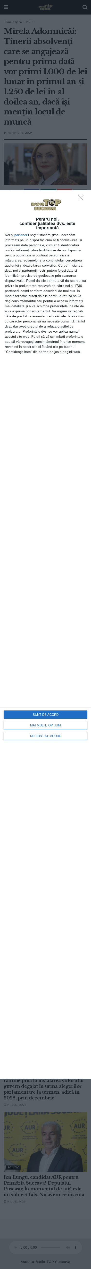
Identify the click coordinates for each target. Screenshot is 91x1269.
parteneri (21, 235)
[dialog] (45, 634)
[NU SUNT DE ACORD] (82, 199)
